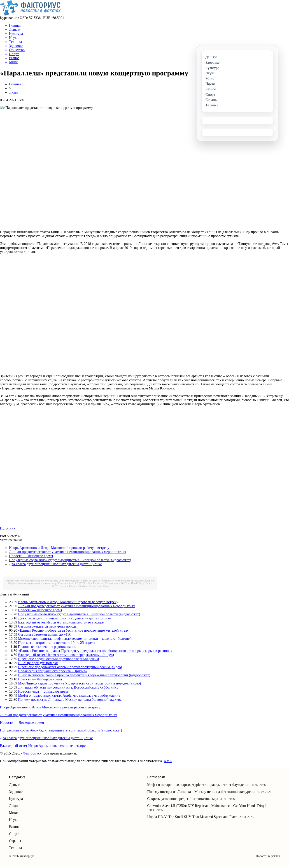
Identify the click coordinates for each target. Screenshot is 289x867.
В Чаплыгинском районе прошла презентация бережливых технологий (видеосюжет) (84, 675)
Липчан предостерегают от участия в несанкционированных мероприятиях (67, 552)
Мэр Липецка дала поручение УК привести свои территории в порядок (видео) (79, 683)
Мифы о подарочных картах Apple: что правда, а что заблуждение (42, 580)
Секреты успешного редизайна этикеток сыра (33, 583)
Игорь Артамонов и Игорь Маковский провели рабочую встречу (59, 548)
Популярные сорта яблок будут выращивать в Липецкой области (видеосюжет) (70, 560)
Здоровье (16, 792)
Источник (7, 528)
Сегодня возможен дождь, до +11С (45, 634)
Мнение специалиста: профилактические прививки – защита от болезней (75, 638)
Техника (15, 848)
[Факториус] (31, 14)
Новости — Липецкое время (31, 556)
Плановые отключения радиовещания (47, 647)
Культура (16, 799)
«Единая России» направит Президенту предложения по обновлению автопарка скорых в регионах (95, 651)
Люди (13, 92)
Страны (15, 841)
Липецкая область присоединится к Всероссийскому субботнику (68, 687)
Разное (14, 827)
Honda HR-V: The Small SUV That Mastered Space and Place (102, 584)
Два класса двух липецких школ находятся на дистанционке (55, 564)
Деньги (14, 785)
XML (168, 761)
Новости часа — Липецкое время (43, 691)
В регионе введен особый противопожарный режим (58, 659)
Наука (13, 820)
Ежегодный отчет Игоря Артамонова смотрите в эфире (61, 622)
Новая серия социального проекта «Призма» (52, 671)
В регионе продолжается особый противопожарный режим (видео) (70, 667)
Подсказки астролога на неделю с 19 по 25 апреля (56, 642)
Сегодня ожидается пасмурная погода (47, 626)
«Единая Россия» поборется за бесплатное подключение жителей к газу (73, 630)
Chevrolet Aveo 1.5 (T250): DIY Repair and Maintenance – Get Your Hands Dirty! (101, 583)
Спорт (14, 834)
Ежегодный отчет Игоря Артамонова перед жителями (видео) (66, 655)
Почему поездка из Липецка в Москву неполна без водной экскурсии (116, 580)
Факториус (31, 753)
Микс (13, 813)
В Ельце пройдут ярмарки (38, 663)
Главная (15, 84)
